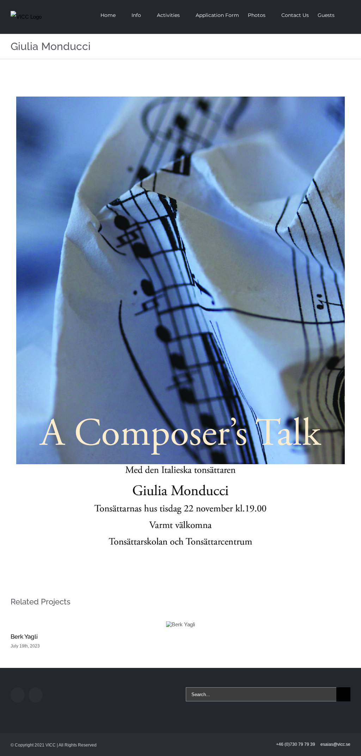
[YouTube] (36, 695)
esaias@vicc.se (335, 744)
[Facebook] (18, 695)
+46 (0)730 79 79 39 (296, 744)
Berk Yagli (24, 636)
